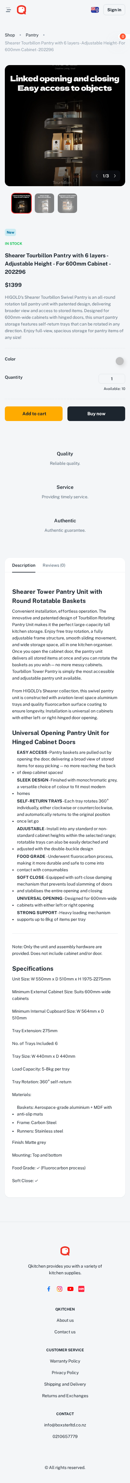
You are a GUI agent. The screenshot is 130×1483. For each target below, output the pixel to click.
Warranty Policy (65, 1361)
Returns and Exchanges (65, 1395)
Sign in (114, 9)
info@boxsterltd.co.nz (65, 1424)
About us (65, 1320)
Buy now (96, 413)
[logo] (21, 9)
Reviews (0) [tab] (54, 565)
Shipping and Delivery (65, 1384)
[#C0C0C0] (119, 361)
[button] (95, 10)
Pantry (32, 35)
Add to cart (34, 413)
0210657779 (65, 1436)
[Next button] (115, 176)
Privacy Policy (65, 1372)
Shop (10, 35)
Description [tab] (23, 565)
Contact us (65, 1331)
